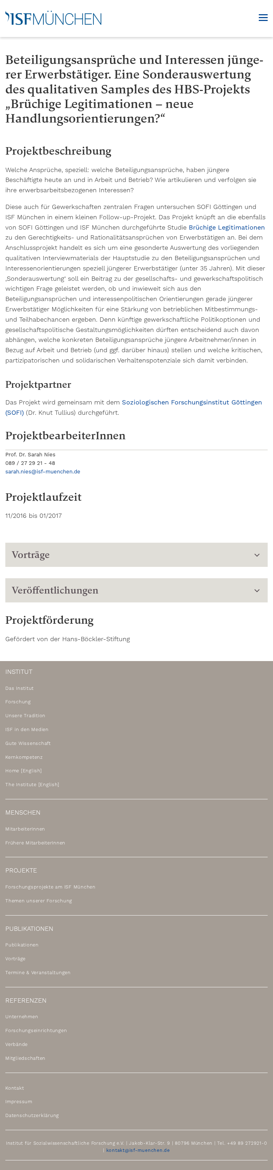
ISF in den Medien (27, 729)
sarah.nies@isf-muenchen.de (42, 471)
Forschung (18, 701)
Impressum (18, 1101)
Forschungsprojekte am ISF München (50, 887)
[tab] (136, 555)
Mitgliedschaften (25, 1058)
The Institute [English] (32, 784)
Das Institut (19, 688)
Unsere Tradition (25, 715)
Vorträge (15, 958)
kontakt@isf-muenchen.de (138, 1150)
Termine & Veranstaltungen (38, 972)
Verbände (16, 1044)
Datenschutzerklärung (32, 1115)
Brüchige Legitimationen (227, 227)
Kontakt (14, 1088)
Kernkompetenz (24, 757)
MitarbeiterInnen (25, 829)
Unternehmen (21, 1016)
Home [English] (23, 770)
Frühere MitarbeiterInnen (35, 843)
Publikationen (22, 945)
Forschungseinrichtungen (36, 1030)
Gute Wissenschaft (28, 743)
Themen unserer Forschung (38, 900)
